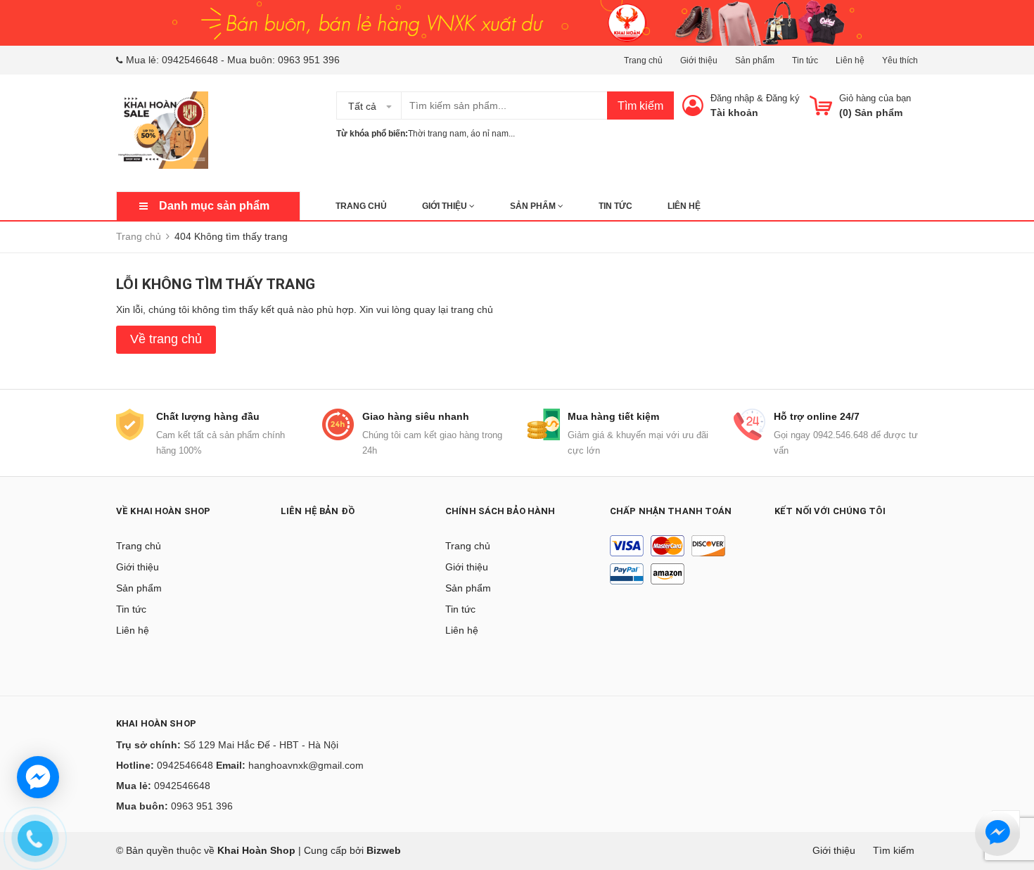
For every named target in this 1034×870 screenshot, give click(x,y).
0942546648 (190, 59)
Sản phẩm (754, 60)
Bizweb (383, 850)
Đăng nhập (732, 98)
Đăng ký (783, 98)
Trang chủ (643, 60)
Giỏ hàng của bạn (875, 98)
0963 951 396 (309, 59)
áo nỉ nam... (493, 134)
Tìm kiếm (640, 106)
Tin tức (805, 60)
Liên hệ (850, 60)
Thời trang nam (437, 134)
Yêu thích (900, 60)
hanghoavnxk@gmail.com (306, 765)
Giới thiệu (698, 60)
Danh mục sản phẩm (214, 206)
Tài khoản (734, 112)
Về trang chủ (166, 339)
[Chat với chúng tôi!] (38, 777)
